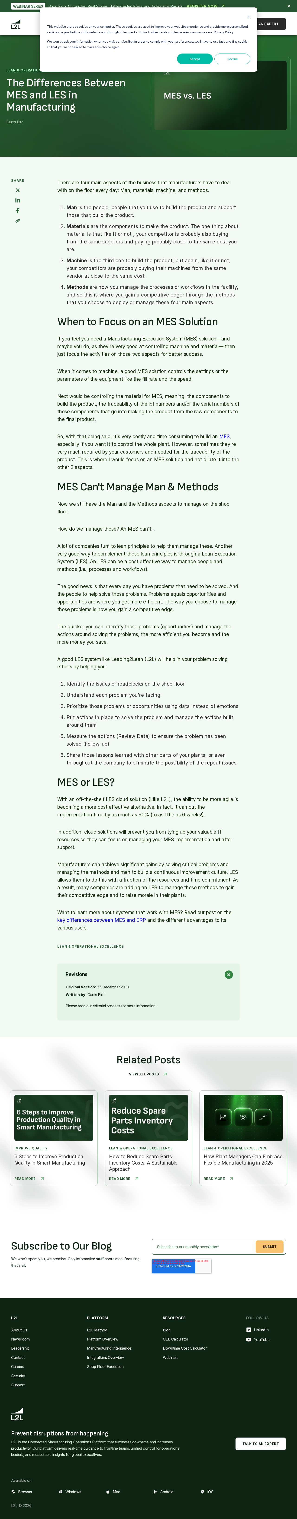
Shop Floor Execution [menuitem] (105, 1366)
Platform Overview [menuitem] (102, 1339)
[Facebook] (17, 211)
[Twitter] (17, 190)
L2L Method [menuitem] (97, 1330)
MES (224, 436)
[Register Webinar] (148, 6)
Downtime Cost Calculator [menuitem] (185, 1348)
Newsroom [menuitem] (20, 1339)
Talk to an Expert (260, 24)
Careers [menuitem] (17, 1366)
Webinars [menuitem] (170, 1357)
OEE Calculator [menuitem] (175, 1339)
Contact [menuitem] (18, 1357)
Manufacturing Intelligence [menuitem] (109, 1348)
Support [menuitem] (18, 1385)
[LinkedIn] (17, 201)
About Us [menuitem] (19, 1330)
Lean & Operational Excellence (38, 70)
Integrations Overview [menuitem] (105, 1357)
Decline (232, 59)
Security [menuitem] (18, 1376)
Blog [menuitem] (167, 1330)
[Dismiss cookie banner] (248, 17)
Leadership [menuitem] (20, 1348)
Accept (195, 59)
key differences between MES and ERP (101, 920)
